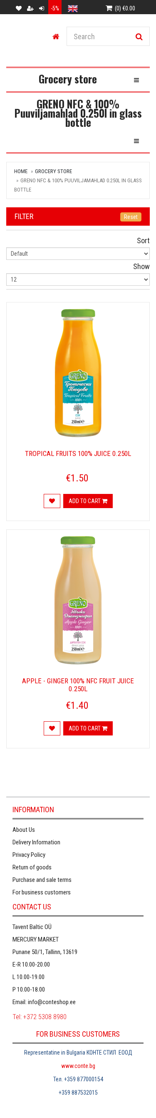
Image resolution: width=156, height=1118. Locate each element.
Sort (143, 240)
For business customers (41, 892)
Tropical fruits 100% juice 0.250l (78, 453)
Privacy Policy (28, 855)
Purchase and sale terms (42, 880)
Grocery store (53, 171)
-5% (55, 8)
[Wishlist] (52, 501)
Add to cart (85, 501)
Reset (131, 217)
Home (20, 171)
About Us (23, 829)
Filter (24, 216)
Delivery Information (36, 842)
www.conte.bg (78, 1066)
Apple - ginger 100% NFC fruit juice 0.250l (78, 685)
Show (141, 266)
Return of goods (32, 867)
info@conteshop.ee (52, 1002)
